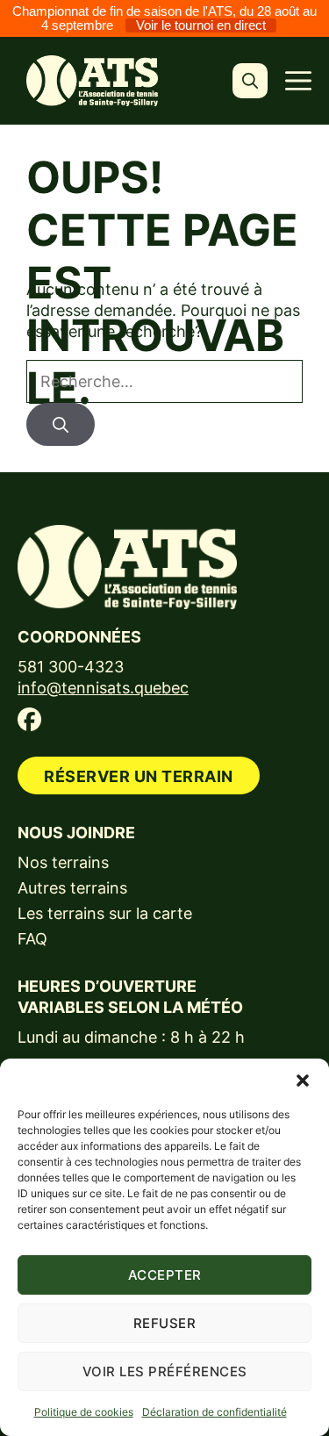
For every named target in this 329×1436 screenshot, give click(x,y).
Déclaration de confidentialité (214, 1411)
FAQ (32, 939)
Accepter (165, 1275)
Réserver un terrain (138, 776)
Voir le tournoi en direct (201, 25)
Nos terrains (63, 862)
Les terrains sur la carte (105, 913)
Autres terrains (72, 888)
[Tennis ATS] (92, 80)
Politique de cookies (83, 1411)
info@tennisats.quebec (103, 688)
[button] (302, 1080)
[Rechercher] (60, 424)
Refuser (165, 1323)
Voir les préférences (164, 1371)
